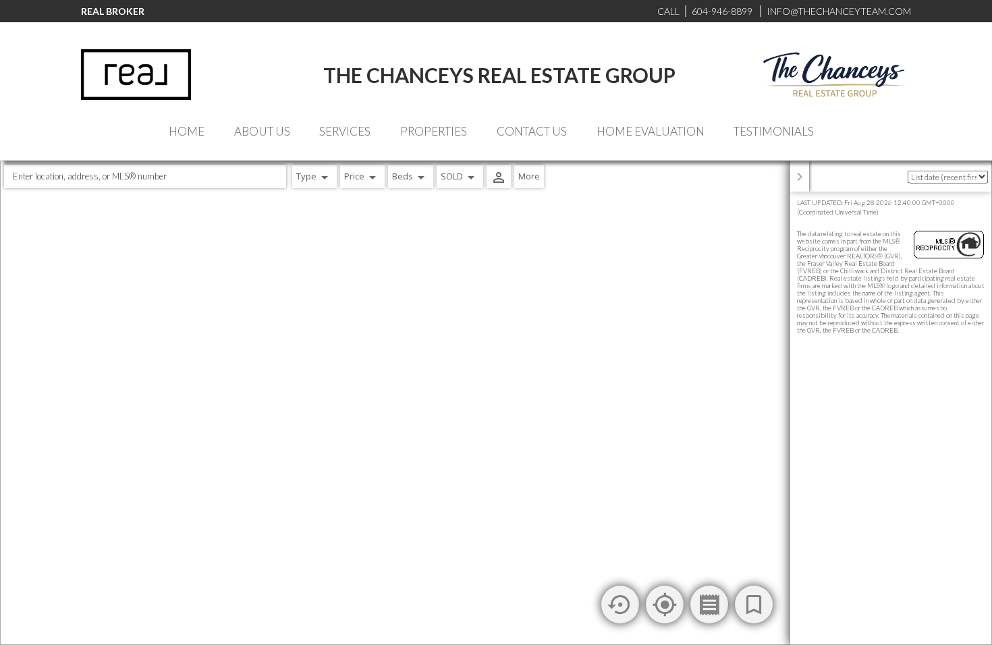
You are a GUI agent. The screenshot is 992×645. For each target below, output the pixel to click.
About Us (262, 131)
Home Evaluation (651, 131)
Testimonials (774, 131)
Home (186, 131)
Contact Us (532, 131)
